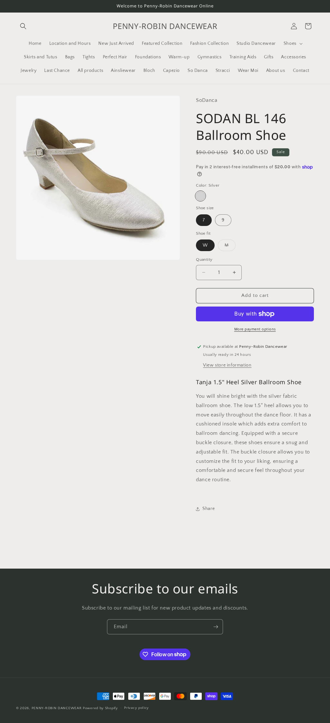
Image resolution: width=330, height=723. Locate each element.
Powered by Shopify (100, 708)
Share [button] (208, 508)
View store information (227, 365)
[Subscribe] (216, 626)
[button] (23, 26)
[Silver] (200, 195)
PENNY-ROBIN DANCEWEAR (57, 708)
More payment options (255, 329)
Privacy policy (136, 708)
